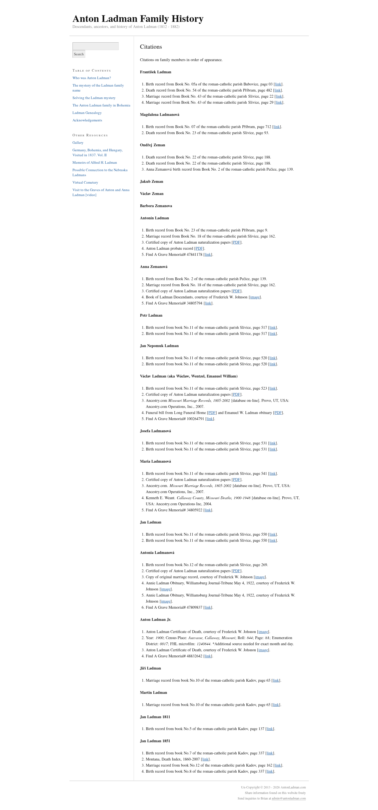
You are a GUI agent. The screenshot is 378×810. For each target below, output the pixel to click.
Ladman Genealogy (87, 112)
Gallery (78, 142)
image (255, 296)
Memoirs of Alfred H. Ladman (95, 162)
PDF (236, 242)
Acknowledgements (87, 120)
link (278, 84)
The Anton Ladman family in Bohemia (101, 105)
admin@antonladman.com (289, 798)
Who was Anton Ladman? (92, 77)
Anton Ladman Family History (138, 18)
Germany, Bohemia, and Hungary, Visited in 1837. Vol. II (98, 152)
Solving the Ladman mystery (94, 97)
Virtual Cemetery (85, 182)
